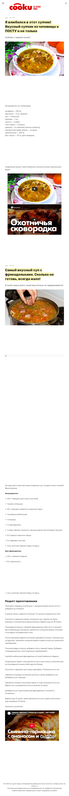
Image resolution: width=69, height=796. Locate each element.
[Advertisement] (34, 90)
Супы (6, 18)
